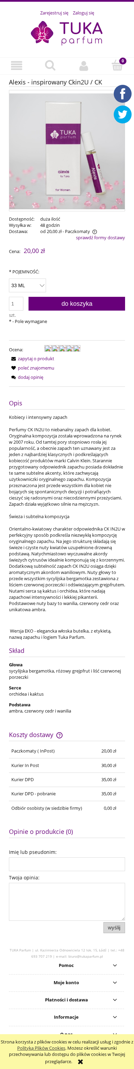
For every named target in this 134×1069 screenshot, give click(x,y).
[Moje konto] (84, 66)
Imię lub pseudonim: (33, 852)
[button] (17, 66)
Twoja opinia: (24, 877)
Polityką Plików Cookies (41, 1048)
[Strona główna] (67, 33)
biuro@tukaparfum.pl (85, 956)
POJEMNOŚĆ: (24, 272)
